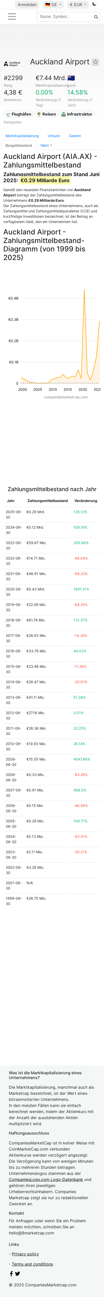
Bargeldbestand (19, 145)
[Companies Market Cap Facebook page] (11, 1274)
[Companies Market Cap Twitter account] (17, 1274)
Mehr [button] (45, 145)
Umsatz (54, 136)
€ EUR (76, 4)
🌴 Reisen (46, 114)
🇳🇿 (71, 78)
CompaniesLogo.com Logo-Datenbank (46, 1179)
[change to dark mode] (94, 5)
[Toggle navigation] (12, 16)
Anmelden (27, 4)
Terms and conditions (32, 1264)
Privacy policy (25, 1253)
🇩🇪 (51, 4)
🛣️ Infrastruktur (76, 114)
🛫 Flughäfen (18, 114)
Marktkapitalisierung (22, 136)
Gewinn (75, 136)
